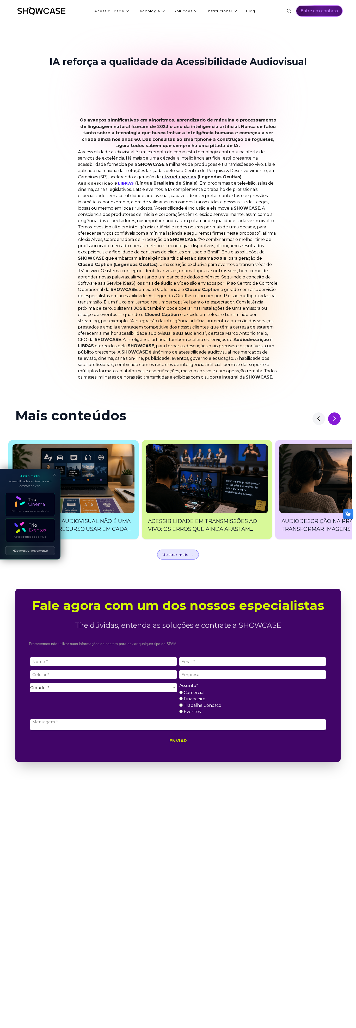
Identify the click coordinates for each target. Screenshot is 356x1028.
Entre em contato (319, 10)
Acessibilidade (109, 11)
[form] (178, 697)
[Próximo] (334, 418)
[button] (73, 489)
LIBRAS (126, 183)
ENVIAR (178, 740)
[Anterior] (318, 418)
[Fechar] (54, 475)
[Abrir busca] (289, 11)
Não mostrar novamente (30, 550)
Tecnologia (149, 11)
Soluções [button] (183, 11)
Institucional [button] (219, 11)
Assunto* (188, 685)
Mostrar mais (175, 554)
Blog (250, 11)
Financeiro (194, 698)
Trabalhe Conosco (202, 705)
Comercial (194, 692)
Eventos (192, 711)
